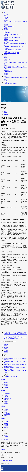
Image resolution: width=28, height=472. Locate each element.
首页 (5, 12)
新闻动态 (6, 112)
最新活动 (6, 352)
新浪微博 (6, 435)
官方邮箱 (6, 436)
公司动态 (6, 350)
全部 (5, 15)
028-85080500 (4, 439)
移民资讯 (6, 114)
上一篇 (15, 334)
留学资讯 (6, 347)
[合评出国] (14, 5)
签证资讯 (6, 348)
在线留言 (3, 449)
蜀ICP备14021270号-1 (6, 460)
